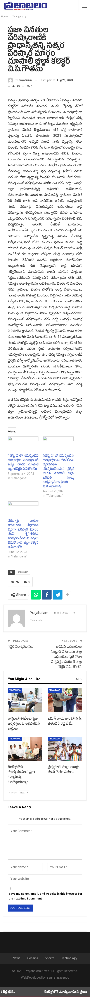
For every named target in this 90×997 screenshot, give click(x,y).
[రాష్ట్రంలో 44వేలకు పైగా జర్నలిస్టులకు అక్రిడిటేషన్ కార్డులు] (25, 700)
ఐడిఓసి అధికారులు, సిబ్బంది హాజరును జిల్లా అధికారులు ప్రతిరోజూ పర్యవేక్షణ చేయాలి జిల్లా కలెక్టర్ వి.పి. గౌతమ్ (66, 657)
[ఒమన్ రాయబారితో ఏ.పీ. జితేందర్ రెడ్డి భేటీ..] (65, 700)
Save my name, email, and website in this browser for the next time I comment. (45, 896)
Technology (69, 958)
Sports (49, 958)
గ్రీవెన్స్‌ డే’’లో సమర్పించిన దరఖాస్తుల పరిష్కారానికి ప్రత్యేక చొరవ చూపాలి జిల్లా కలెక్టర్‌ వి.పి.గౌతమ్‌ (23, 463)
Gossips (32, 958)
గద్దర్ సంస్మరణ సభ (20, 647)
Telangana (15, 690)
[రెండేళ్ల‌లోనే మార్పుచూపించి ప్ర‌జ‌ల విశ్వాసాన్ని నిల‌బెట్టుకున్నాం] (25, 749)
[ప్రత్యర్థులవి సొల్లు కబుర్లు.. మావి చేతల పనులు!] (65, 749)
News (16, 958)
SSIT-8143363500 (58, 978)
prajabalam (23, 572)
